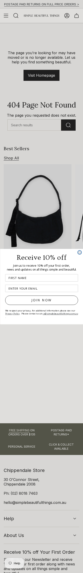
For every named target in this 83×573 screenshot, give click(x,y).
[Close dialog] (79, 252)
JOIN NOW (41, 300)
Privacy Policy (12, 313)
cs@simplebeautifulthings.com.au (60, 313)
